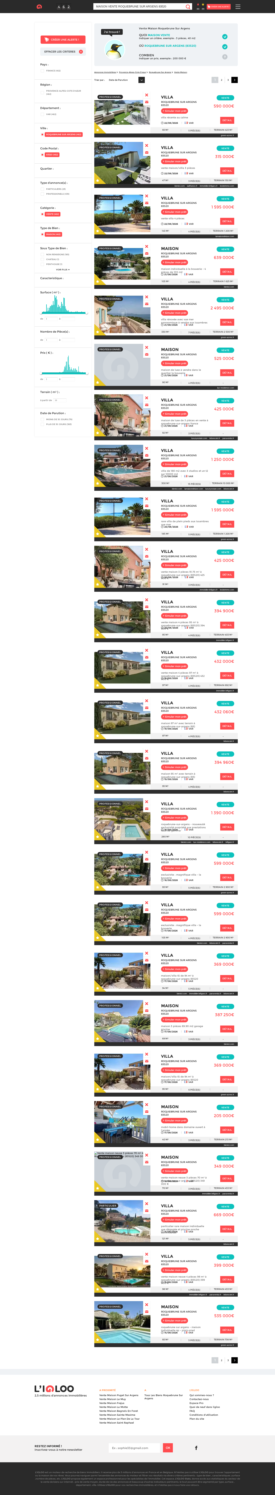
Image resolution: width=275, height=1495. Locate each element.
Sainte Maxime (117, 1414)
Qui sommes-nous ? (202, 1395)
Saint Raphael (116, 1422)
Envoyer (146, 102)
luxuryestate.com (199, 438)
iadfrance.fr (192, 186)
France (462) (53, 70)
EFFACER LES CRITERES (59, 51)
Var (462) (51, 114)
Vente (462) (52, 214)
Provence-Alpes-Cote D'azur (132, 72)
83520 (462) (52, 154)
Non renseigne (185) (57, 254)
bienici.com (180, 186)
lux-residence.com (225, 388)
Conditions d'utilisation (204, 1414)
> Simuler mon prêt (174, 111)
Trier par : (99, 80)
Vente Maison (180, 72)
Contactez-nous (199, 1399)
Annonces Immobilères (105, 72)
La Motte (113, 1406)
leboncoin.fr (215, 438)
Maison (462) (53, 234)
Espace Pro (196, 1403)
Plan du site (197, 1418)
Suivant (234, 80)
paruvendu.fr (228, 438)
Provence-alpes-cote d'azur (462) (63, 92)
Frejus (111, 1403)
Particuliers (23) (56, 189)
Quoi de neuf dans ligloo (205, 1406)
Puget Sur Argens (118, 1395)
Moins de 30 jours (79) (59, 419)
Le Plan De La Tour (119, 1418)
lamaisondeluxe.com (225, 236)
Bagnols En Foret (118, 1410)
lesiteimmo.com (227, 186)
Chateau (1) (52, 259)
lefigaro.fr (230, 842)
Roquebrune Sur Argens (160, 72)
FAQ (192, 1410)
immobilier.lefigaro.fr (209, 186)
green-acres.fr (227, 135)
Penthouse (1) (54, 264)
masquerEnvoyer (146, 94)
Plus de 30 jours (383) (59, 424)
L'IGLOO (39, 7)
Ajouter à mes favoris (100, 127)
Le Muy (112, 1399)
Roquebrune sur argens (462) (63, 134)
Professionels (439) (57, 194)
